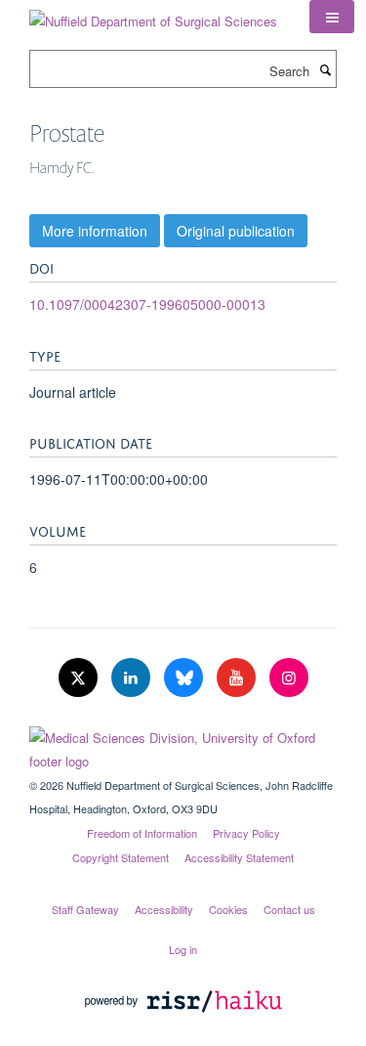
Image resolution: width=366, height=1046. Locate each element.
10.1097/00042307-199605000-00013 (147, 304)
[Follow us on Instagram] (288, 678)
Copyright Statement (120, 857)
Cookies (228, 909)
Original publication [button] (236, 230)
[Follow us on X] (80, 678)
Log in (183, 949)
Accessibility (164, 909)
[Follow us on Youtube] (238, 678)
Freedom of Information (142, 833)
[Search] (325, 69)
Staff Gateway (85, 909)
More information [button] (94, 230)
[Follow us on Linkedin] (132, 678)
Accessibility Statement (239, 857)
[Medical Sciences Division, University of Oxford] (183, 745)
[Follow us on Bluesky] (185, 678)
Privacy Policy (246, 833)
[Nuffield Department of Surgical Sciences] (153, 14)
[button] (331, 16)
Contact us (289, 909)
